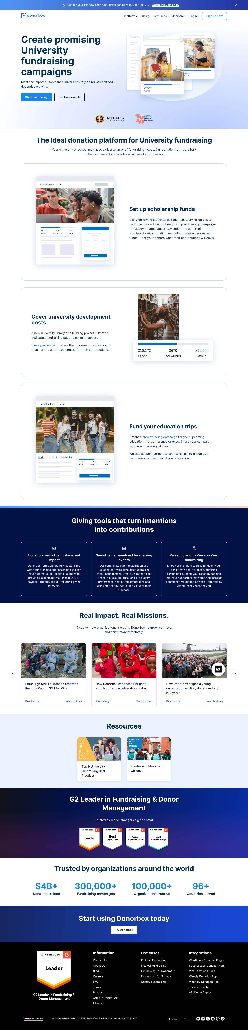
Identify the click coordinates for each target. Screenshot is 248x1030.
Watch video (74, 701)
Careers (98, 976)
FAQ (95, 981)
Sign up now (214, 16)
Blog (96, 971)
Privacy (98, 992)
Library (97, 1003)
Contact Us (100, 960)
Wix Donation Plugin (202, 971)
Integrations (200, 953)
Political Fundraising (154, 960)
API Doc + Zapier (200, 992)
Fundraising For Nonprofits (158, 971)
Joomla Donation (200, 987)
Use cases (150, 953)
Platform (129, 16)
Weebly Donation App (203, 976)
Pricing (145, 16)
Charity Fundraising (153, 981)
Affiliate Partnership (106, 998)
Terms (97, 987)
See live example (69, 97)
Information (104, 953)
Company (178, 16)
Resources (160, 16)
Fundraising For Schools (156, 976)
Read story (32, 701)
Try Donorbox (124, 929)
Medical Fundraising (153, 965)
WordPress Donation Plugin (206, 960)
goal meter (48, 345)
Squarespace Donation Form (207, 965)
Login (193, 16)
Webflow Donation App (204, 981)
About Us (99, 965)
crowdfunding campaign (160, 437)
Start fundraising (36, 97)
